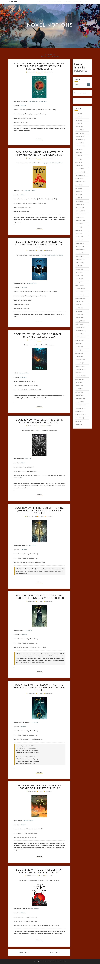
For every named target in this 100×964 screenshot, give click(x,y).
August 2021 (78, 301)
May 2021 (77, 311)
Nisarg (64, 961)
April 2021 (77, 314)
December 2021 (79, 288)
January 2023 (78, 246)
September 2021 (79, 298)
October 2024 (78, 178)
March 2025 (78, 165)
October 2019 (78, 372)
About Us (87, 1)
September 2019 (79, 376)
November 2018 (79, 408)
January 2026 (78, 133)
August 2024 (78, 185)
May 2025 (77, 159)
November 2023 (79, 214)
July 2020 (77, 343)
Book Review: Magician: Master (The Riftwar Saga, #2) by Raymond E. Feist (39, 153)
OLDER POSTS (24, 953)
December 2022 (79, 249)
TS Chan (40, 340)
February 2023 (78, 243)
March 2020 (78, 356)
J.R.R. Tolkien (32, 545)
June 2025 (77, 155)
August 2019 (78, 379)
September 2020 (79, 337)
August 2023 (78, 223)
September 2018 (79, 414)
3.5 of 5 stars (23, 287)
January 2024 (78, 207)
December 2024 (79, 172)
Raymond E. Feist (33, 101)
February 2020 (78, 359)
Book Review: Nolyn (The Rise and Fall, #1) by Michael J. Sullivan (39, 335)
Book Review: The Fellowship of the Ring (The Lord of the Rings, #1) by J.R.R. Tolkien (39, 687)
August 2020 (78, 340)
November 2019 (79, 369)
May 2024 (77, 194)
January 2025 (78, 168)
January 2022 (78, 285)
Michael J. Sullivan (24, 373)
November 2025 (79, 139)
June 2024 (77, 191)
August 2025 (78, 149)
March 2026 (78, 126)
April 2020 (77, 353)
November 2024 (79, 175)
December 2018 (79, 405)
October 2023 (78, 217)
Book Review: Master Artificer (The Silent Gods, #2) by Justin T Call (39, 421)
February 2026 (78, 130)
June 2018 (77, 424)
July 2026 (77, 113)
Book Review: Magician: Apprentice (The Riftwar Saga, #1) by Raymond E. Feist (39, 244)
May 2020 (77, 350)
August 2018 (78, 418)
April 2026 (77, 123)
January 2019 (78, 401)
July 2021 (77, 304)
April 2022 (77, 275)
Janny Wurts (43, 101)
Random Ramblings (56, 1)
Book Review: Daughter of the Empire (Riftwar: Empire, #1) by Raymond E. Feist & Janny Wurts (39, 66)
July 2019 (77, 382)
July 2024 (77, 188)
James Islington (34, 908)
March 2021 (78, 317)
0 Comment (48, 340)
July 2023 (77, 227)
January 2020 (78, 363)
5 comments (49, 72)
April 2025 (77, 162)
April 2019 (77, 392)
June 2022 (77, 269)
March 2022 (78, 278)
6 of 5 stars (23, 913)
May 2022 (77, 272)
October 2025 (78, 143)
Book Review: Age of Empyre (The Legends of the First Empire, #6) (39, 786)
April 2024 (77, 198)
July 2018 (77, 421)
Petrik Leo (40, 72)
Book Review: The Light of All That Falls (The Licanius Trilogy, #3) (39, 871)
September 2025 (79, 146)
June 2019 (77, 385)
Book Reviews (45, 1)
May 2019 (77, 388)
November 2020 (79, 330)
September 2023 (79, 220)
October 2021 (78, 295)
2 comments (48, 158)
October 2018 (78, 411)
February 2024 (78, 204)
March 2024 (78, 201)
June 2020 (77, 346)
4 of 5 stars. (23, 463)
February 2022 (78, 282)
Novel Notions (14, 2)
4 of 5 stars (23, 195)
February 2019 (78, 398)
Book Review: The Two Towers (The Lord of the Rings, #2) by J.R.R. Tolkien (39, 596)
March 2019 (78, 395)
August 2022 (78, 262)
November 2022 (79, 253)
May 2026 (77, 120)
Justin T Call (27, 458)
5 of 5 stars (23, 105)
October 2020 (78, 333)
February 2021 (78, 321)
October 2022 (78, 256)
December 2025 (79, 136)
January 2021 (78, 324)
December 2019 (79, 366)
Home (39, 1)
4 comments (48, 601)
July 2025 (77, 152)
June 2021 (77, 308)
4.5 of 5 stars (23, 549)
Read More (40, 139)
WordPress (54, 961)
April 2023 (77, 236)
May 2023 (77, 233)
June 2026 (77, 117)
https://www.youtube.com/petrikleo (53, 163)
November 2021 (79, 291)
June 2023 (77, 230)
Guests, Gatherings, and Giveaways (73, 1)
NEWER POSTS (54, 953)
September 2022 (79, 259)
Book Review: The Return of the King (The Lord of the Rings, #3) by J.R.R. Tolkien (39, 510)
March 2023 (78, 240)
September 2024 (79, 181)
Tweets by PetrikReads (80, 93)
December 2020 (79, 327)
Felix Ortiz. (80, 70)
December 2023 (79, 210)
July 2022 (77, 265)
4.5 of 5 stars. (23, 377)
